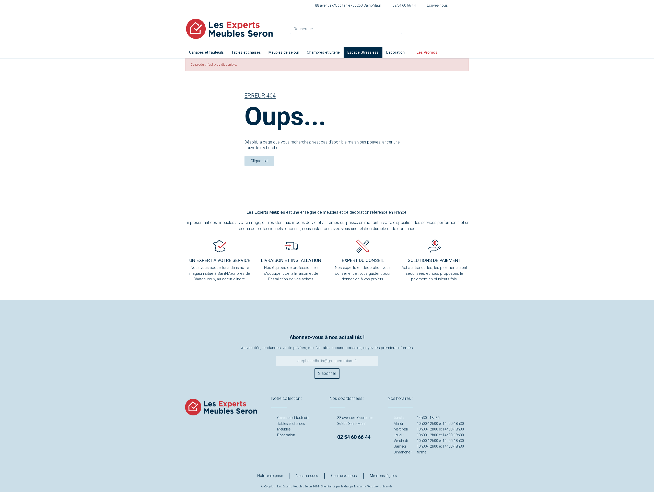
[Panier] (451, 28)
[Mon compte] (436, 29)
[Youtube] (352, 321)
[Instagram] (318, 321)
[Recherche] (396, 29)
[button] (259, 161)
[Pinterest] (335, 321)
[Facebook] (302, 321)
